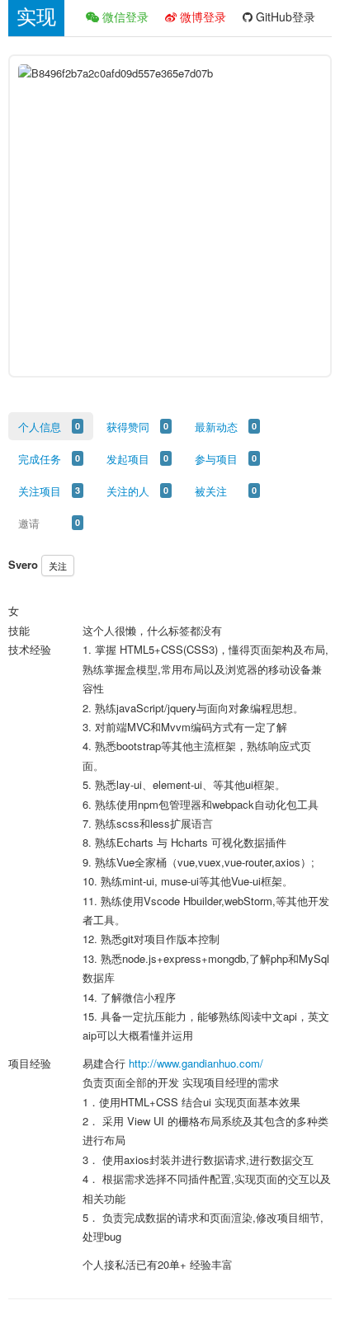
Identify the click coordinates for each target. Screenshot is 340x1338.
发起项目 (127, 459)
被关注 (211, 491)
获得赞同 (127, 426)
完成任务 (39, 459)
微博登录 (201, 16)
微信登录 (124, 16)
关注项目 (39, 491)
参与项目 (216, 459)
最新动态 (216, 426)
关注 (58, 565)
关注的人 (127, 491)
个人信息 (39, 426)
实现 (36, 17)
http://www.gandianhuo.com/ (196, 1063)
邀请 (29, 523)
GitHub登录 (284, 16)
